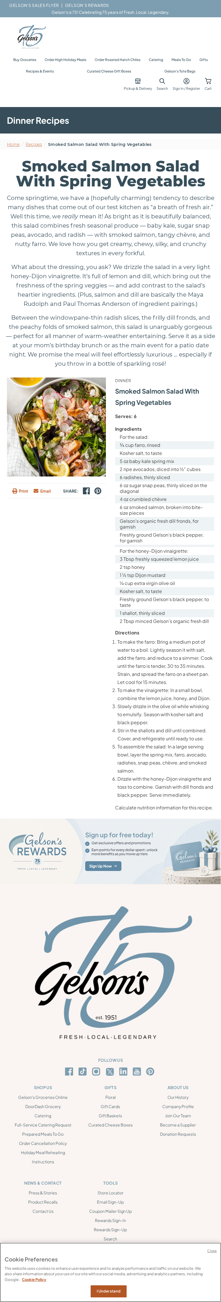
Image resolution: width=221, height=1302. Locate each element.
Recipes (34, 144)
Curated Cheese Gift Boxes (109, 71)
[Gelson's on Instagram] (97, 1071)
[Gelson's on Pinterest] (151, 1071)
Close (212, 1251)
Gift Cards (110, 1106)
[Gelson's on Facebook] (70, 1071)
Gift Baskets (110, 1115)
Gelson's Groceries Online (43, 1097)
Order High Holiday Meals (65, 60)
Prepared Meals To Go (43, 1134)
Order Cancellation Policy (43, 1143)
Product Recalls (43, 1201)
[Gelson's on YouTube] (138, 1072)
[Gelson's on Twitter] (111, 1071)
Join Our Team (178, 1115)
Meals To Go (181, 60)
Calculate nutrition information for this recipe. (164, 808)
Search (110, 1238)
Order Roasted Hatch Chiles (117, 60)
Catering (156, 60)
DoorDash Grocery (43, 1106)
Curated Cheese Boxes (110, 1124)
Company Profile (178, 1106)
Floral (110, 1097)
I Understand (109, 1291)
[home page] (31, 37)
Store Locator (110, 1192)
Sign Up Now (100, 866)
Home (13, 144)
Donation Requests (178, 1134)
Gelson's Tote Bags (179, 71)
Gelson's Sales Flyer (34, 5)
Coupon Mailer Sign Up (110, 1211)
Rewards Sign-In (110, 1220)
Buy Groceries (24, 60)
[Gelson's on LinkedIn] (124, 1071)
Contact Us (43, 1211)
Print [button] (23, 490)
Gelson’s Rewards (87, 5)
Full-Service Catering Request (43, 1124)
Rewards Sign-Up (110, 1229)
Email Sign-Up (110, 1201)
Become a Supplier (178, 1124)
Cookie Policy (34, 1279)
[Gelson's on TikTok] (84, 1072)
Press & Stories (43, 1192)
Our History (177, 1097)
